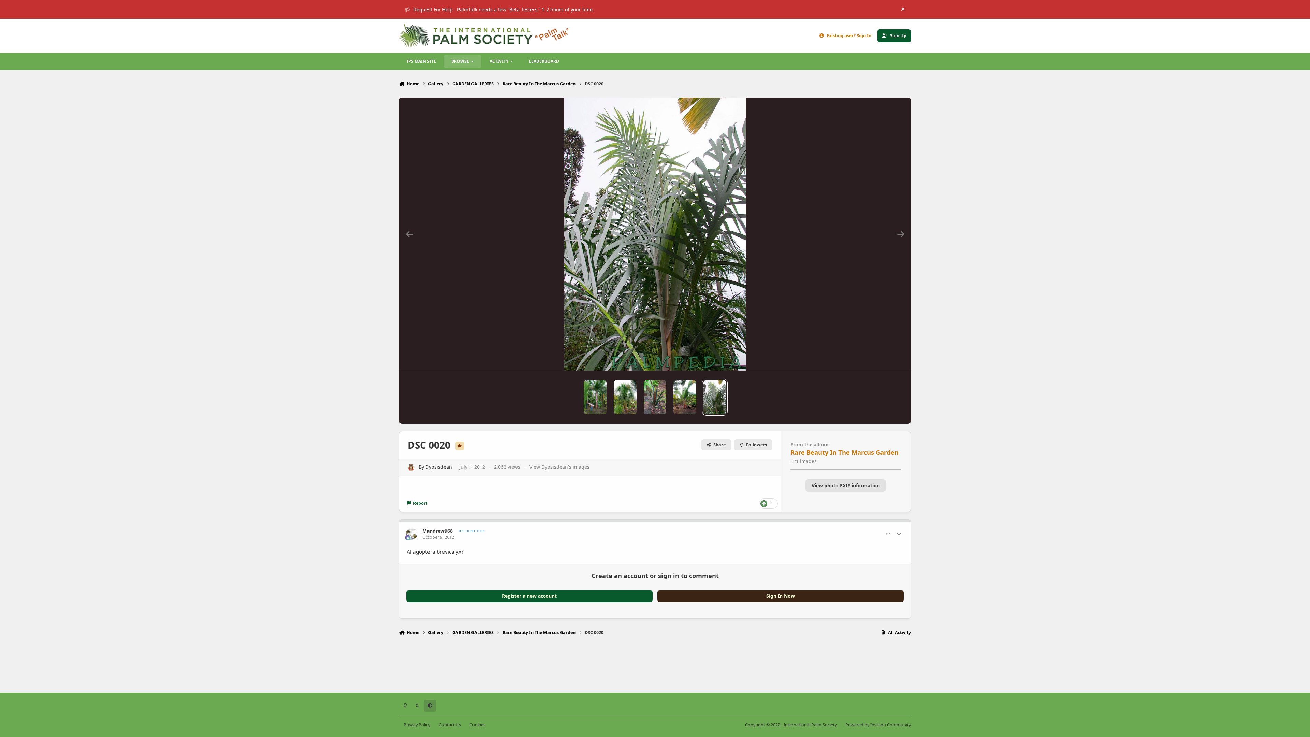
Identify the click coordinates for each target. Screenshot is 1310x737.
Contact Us (450, 725)
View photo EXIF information (846, 485)
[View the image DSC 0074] (595, 397)
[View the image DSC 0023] (684, 397)
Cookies (477, 725)
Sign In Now (780, 596)
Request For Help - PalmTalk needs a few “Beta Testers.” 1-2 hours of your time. (503, 9)
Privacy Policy (417, 725)
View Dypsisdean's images (559, 467)
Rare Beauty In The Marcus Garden (844, 452)
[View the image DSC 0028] (625, 397)
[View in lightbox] (654, 234)
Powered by (878, 725)
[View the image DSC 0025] (655, 397)
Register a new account (529, 596)
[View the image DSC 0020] (714, 397)
